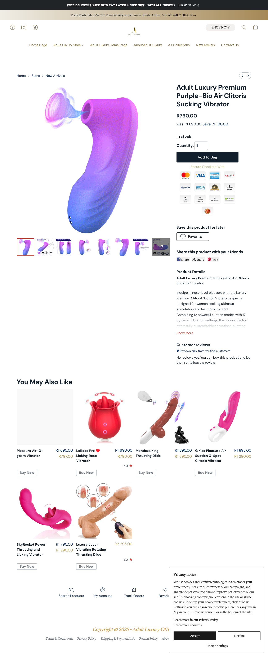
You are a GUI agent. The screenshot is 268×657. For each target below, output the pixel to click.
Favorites (165, 596)
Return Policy (148, 638)
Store (36, 75)
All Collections (179, 45)
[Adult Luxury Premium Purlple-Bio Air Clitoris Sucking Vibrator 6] (141, 247)
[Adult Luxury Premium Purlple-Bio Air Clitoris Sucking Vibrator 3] (83, 247)
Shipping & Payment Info (117, 638)
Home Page (38, 45)
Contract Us (230, 45)
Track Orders (134, 596)
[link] (189, 5)
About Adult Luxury (148, 45)
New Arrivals (205, 45)
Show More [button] (185, 333)
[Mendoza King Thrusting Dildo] (164, 417)
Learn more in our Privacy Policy (196, 620)
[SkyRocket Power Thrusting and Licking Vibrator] (45, 511)
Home (21, 75)
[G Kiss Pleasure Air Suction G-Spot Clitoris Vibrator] (223, 417)
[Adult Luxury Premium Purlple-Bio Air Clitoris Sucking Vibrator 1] (45, 247)
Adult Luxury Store (67, 45)
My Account (102, 596)
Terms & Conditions (59, 638)
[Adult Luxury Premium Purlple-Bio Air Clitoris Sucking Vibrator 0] (25, 247)
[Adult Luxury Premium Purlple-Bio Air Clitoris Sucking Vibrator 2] (64, 247)
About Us (168, 638)
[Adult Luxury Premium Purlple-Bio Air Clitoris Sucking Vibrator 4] (103, 247)
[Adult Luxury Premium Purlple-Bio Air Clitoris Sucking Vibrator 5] (122, 247)
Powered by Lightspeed (134, 646)
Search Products (71, 596)
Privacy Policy (86, 638)
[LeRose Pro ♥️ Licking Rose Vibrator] (104, 417)
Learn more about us (188, 625)
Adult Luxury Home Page (109, 45)
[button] (134, 31)
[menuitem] (242, 76)
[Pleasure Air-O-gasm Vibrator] (45, 417)
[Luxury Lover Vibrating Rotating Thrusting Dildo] (104, 511)
